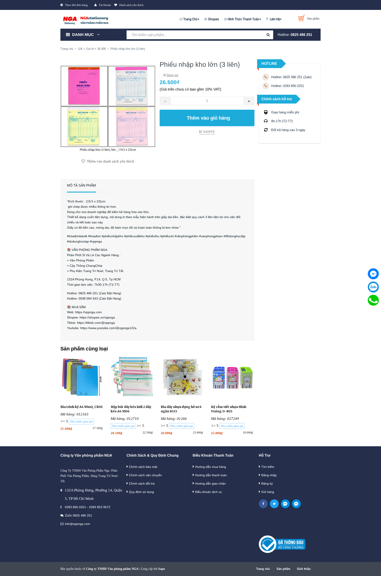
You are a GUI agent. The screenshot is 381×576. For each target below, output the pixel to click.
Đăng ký (267, 483)
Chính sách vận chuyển (145, 475)
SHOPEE (208, 131)
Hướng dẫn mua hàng (210, 467)
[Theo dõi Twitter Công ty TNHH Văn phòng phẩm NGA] (274, 503)
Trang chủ (263, 568)
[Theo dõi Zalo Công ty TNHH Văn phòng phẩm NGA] (285, 503)
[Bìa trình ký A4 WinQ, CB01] (82, 378)
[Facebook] (373, 273)
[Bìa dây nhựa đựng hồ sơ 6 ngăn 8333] (182, 378)
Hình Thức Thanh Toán (244, 19)
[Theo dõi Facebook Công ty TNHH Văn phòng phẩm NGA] (263, 503)
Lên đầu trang (313, 568)
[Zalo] (373, 287)
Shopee (213, 19)
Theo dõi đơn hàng (76, 5)
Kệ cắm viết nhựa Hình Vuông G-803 (228, 409)
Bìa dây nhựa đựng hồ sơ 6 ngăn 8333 (181, 409)
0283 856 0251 (75, 507)
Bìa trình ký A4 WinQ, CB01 (81, 407)
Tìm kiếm (267, 467)
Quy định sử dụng (141, 492)
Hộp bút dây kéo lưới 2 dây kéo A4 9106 (131, 409)
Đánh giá (172, 75)
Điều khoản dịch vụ (208, 492)
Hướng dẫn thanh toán (211, 475)
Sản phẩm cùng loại (84, 349)
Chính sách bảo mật (143, 467)
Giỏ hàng (267, 492)
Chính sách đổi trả (142, 483)
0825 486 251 (301, 35)
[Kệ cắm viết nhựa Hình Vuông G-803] (233, 378)
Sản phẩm (283, 568)
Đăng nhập (269, 475)
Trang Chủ (190, 19)
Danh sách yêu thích (131, 5)
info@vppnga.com (77, 524)
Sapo (161, 568)
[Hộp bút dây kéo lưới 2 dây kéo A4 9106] (132, 378)
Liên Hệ (275, 19)
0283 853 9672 (99, 507)
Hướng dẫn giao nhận (210, 483)
